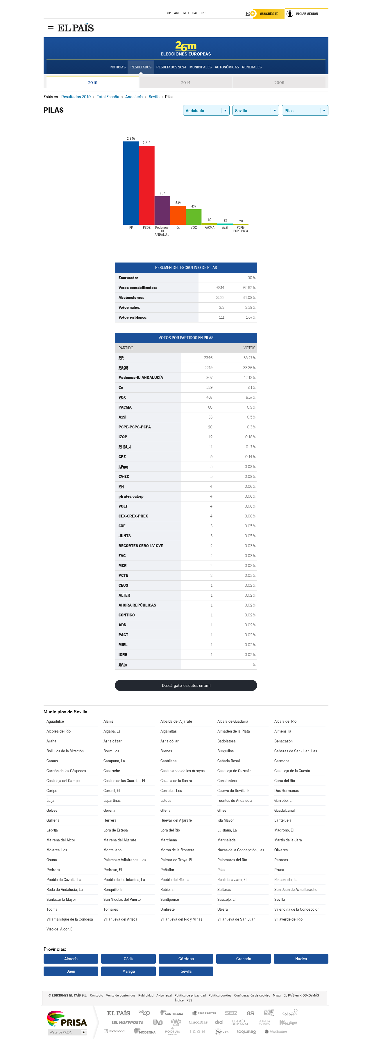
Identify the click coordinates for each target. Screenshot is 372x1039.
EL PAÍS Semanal (240, 1022)
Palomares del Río (232, 860)
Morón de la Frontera (177, 850)
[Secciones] (51, 28)
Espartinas (112, 800)
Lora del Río (170, 830)
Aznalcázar (112, 741)
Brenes (166, 751)
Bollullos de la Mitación (65, 751)
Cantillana (168, 761)
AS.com (248, 1013)
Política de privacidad (190, 995)
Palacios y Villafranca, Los (124, 860)
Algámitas (168, 731)
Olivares (281, 850)
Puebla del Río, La (174, 879)
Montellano (112, 850)
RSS (189, 1000)
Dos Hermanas (286, 790)
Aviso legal (164, 995)
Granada (243, 958)
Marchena (168, 840)
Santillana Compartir (204, 1013)
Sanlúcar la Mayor (61, 899)
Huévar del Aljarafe (176, 820)
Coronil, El (111, 790)
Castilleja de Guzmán (234, 771)
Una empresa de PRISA (67, 1018)
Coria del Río (284, 781)
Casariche (111, 771)
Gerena (109, 810)
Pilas (221, 870)
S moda (221, 1031)
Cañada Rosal (228, 761)
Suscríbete (269, 14)
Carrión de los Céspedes (66, 771)
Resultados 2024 (171, 67)
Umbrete (167, 909)
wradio (175, 1022)
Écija (50, 800)
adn (266, 1013)
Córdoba (186, 958)
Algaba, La (112, 731)
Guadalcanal (284, 810)
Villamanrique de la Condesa (69, 919)
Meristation (275, 1031)
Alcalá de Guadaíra (232, 721)
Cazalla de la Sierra (176, 781)
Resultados (140, 67)
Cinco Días (197, 1022)
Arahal (51, 741)
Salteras (224, 889)
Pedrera (53, 870)
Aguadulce (55, 721)
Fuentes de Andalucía (234, 800)
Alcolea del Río (58, 731)
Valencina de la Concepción (296, 909)
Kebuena (283, 1022)
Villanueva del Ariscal (120, 919)
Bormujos (111, 751)
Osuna (51, 860)
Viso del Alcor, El (59, 929)
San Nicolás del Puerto (122, 899)
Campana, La (114, 761)
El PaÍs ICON (197, 1031)
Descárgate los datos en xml (186, 685)
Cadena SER (229, 1013)
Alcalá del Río (285, 721)
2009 (279, 82)
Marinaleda (226, 840)
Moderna (143, 1031)
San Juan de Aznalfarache (295, 889)
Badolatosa (226, 741)
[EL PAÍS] (76, 28)
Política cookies (220, 995)
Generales (252, 67)
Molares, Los (56, 850)
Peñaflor (167, 870)
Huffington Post (126, 1022)
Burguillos (225, 751)
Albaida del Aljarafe (176, 721)
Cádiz (128, 958)
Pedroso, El (112, 870)
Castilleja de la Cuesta (292, 771)
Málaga (128, 971)
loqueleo (247, 1031)
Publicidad (145, 995)
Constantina (227, 781)
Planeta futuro (262, 1022)
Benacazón (283, 741)
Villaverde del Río (288, 919)
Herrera (110, 820)
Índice (179, 1000)
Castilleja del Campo (63, 781)
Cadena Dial (219, 1022)
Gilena (165, 810)
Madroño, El (284, 830)
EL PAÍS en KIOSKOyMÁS (301, 995)
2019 (92, 82)
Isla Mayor (225, 820)
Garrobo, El (283, 800)
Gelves (51, 810)
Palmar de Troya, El (176, 860)
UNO (158, 1022)
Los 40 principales (146, 1013)
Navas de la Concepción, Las (240, 850)
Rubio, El (167, 889)
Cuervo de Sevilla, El (233, 790)
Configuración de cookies (252, 995)
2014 (186, 82)
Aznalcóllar (169, 741)
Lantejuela (282, 820)
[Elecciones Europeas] (186, 48)
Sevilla (279, 899)
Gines (221, 810)
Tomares (110, 909)
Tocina (52, 909)
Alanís (108, 721)
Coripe (51, 790)
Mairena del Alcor (60, 840)
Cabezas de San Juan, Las (295, 751)
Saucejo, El (226, 899)
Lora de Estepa (115, 830)
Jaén (71, 971)
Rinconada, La (286, 879)
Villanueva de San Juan (236, 919)
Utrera (222, 909)
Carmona (281, 761)
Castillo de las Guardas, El (124, 781)
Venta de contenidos (120, 995)
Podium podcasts (172, 1031)
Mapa (277, 995)
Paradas (281, 860)
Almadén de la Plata (233, 731)
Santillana (173, 1013)
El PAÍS (118, 1013)
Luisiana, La (227, 830)
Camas (52, 761)
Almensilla (282, 731)
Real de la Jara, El (231, 879)
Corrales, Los (171, 790)
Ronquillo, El (113, 889)
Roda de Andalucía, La (64, 889)
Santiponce (169, 899)
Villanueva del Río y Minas (181, 919)
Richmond (114, 1031)
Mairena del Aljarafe (119, 840)
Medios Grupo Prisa (66, 1032)
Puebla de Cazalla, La (63, 879)
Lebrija (52, 830)
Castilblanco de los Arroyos (182, 771)
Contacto (96, 995)
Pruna (279, 870)
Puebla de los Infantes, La (124, 879)
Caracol (288, 1013)
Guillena (53, 820)
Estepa (165, 800)
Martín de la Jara (288, 840)
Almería (71, 958)
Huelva (301, 958)
